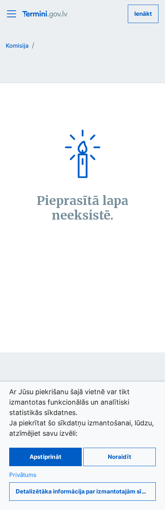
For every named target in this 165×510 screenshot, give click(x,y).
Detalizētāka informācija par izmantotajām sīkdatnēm (86, 491)
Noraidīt (119, 456)
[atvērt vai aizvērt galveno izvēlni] (14, 14)
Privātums (22, 474)
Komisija (17, 45)
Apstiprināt (45, 456)
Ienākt (143, 13)
